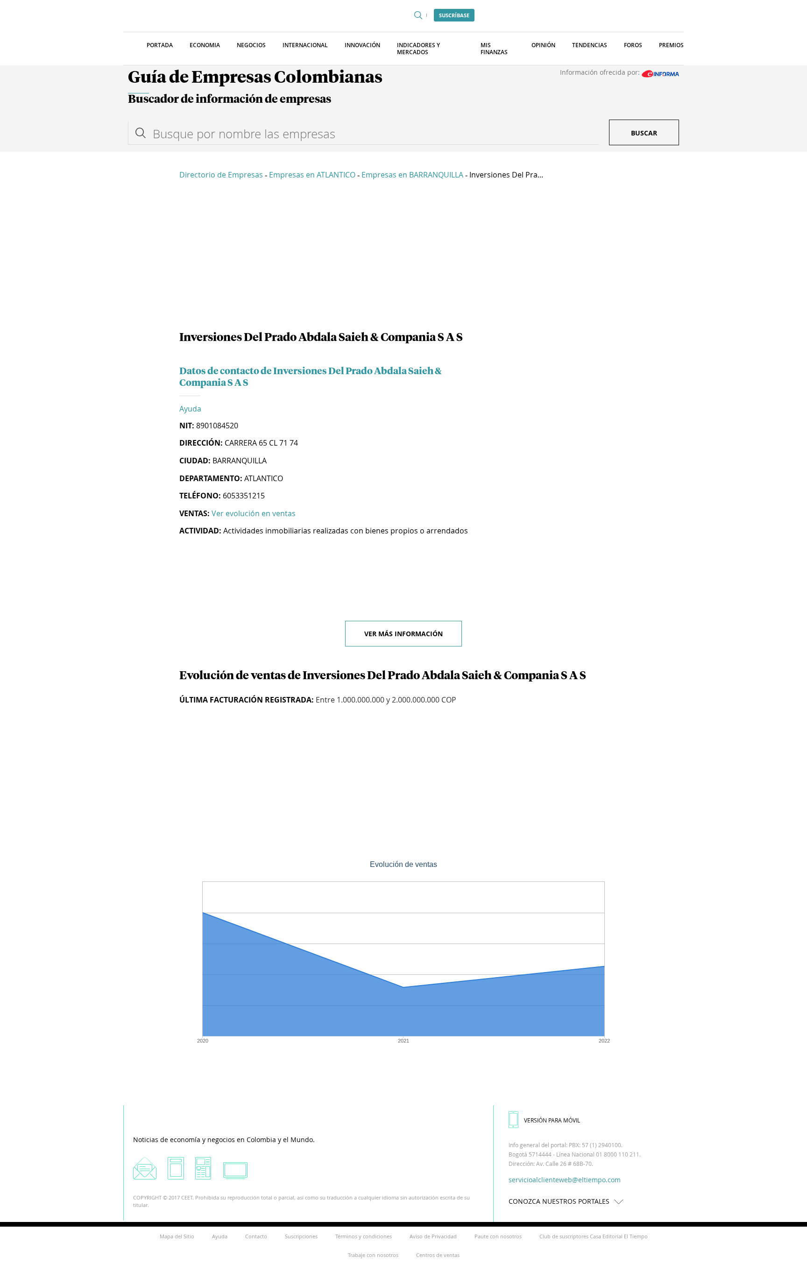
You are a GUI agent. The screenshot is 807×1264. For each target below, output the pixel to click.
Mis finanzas (494, 48)
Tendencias (589, 45)
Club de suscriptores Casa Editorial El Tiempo (593, 1236)
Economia (205, 45)
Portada (160, 45)
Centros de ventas (438, 1254)
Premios (671, 45)
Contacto (256, 1236)
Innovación (362, 45)
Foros (633, 45)
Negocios (251, 45)
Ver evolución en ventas (254, 513)
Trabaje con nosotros (373, 1254)
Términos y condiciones (363, 1236)
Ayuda (190, 409)
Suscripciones (301, 1236)
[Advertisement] (403, 257)
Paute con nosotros (498, 1236)
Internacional (305, 45)
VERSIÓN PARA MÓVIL (552, 1120)
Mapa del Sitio (177, 1236)
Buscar (644, 132)
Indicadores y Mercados (418, 48)
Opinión (543, 45)
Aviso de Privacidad (433, 1236)
